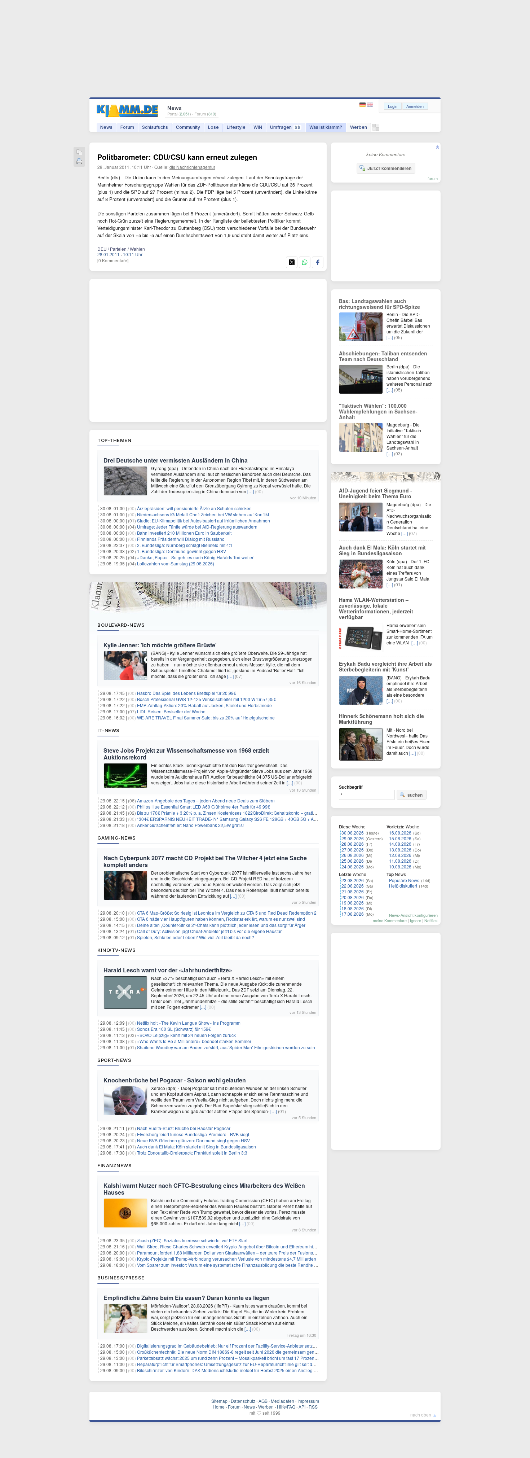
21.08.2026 (352, 891)
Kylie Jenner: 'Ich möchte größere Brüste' (160, 645)
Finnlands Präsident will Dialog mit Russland (181, 539)
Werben (358, 127)
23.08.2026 (352, 880)
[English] (370, 104)
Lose (213, 127)
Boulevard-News (121, 625)
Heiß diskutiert (403, 886)
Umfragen (285, 127)
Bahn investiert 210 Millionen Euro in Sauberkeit (184, 533)
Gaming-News (116, 838)
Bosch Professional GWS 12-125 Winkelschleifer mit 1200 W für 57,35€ (206, 699)
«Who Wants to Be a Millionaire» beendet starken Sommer (194, 1041)
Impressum (308, 1401)
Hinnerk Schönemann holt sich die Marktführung (381, 718)
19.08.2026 (352, 902)
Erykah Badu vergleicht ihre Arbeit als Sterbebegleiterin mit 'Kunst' (385, 666)
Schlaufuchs (155, 127)
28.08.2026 (352, 844)
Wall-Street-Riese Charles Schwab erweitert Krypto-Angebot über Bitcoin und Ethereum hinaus (230, 1246)
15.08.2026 (400, 838)
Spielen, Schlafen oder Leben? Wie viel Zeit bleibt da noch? (195, 937)
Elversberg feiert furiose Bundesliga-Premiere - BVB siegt (193, 1134)
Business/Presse (121, 1277)
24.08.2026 (352, 866)
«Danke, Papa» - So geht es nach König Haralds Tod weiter (195, 557)
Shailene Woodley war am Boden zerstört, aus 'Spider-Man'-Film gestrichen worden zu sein (226, 1047)
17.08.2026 (352, 914)
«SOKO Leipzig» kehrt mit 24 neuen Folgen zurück (186, 1035)
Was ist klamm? (325, 127)
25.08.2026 (352, 861)
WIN (257, 127)
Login (392, 106)
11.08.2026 (400, 861)
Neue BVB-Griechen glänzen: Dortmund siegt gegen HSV (193, 1140)
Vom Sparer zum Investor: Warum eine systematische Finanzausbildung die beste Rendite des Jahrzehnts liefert (246, 1265)
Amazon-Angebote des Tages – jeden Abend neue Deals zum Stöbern (206, 800)
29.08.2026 (352, 838)
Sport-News (114, 1060)
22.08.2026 (352, 886)
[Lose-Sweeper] (375, 129)
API (302, 1407)
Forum (127, 127)
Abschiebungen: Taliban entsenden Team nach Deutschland (383, 356)
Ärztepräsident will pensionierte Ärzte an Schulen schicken (194, 508)
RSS (313, 1407)
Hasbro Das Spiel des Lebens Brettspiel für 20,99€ (186, 693)
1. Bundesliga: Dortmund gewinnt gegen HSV (181, 551)
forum (433, 178)
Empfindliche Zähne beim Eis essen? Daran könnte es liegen (186, 1297)
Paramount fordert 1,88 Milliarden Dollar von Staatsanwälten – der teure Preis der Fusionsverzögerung (237, 1252)
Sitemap (219, 1401)
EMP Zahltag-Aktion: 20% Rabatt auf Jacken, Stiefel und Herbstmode (204, 705)
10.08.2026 (400, 866)
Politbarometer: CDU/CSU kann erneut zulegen (177, 157)
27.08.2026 (352, 849)
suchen (415, 795)
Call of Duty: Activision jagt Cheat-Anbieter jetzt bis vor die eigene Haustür (209, 931)
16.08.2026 (400, 832)
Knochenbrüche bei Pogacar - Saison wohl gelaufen (174, 1080)
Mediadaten (282, 1401)
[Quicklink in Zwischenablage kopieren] (79, 152)
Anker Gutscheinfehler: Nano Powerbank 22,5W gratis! (190, 825)
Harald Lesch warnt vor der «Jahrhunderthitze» (167, 970)
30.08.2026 (352, 832)
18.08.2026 (352, 908)
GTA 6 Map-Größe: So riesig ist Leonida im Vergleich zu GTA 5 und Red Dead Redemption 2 (227, 913)
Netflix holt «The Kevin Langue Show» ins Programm (188, 1023)
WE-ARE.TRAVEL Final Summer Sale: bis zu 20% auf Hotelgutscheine (206, 717)
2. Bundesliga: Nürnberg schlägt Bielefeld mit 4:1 (185, 545)
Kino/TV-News (116, 950)
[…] (250, 491)
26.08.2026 (352, 855)
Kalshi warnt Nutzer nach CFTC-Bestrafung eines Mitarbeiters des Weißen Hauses (204, 1188)
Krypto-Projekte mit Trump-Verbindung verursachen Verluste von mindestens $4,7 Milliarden (226, 1259)
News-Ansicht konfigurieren (413, 915)
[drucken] (79, 161)
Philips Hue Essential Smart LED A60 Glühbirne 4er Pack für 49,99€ (203, 807)
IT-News (108, 730)
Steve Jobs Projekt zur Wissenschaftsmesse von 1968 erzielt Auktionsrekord (186, 753)
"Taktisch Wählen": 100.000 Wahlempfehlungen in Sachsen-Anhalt (378, 411)
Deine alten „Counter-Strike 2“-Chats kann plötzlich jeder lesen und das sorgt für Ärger (221, 925)
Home (219, 1407)
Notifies (431, 920)
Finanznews (114, 1165)
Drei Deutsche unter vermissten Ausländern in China (175, 460)
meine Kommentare (390, 920)
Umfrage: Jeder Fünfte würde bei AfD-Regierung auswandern (197, 527)
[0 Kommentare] (112, 260)
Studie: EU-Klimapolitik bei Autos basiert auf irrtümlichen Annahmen (203, 520)
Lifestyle (236, 127)
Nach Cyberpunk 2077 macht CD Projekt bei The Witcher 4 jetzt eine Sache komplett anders (205, 861)
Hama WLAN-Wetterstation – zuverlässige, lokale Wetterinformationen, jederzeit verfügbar (376, 608)
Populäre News (404, 880)
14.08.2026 (400, 844)
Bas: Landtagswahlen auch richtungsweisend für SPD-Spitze (379, 303)
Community (188, 127)
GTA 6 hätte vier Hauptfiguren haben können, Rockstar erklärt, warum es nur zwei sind (221, 919)
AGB (263, 1401)
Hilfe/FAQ (286, 1407)
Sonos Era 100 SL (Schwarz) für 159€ (174, 1029)
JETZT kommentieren (389, 168)
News (106, 127)
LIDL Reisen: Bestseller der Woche (171, 711)
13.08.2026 (400, 849)
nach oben (420, 1414)
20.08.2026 (352, 897)
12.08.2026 (400, 855)
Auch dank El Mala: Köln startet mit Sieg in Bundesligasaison (196, 1146)
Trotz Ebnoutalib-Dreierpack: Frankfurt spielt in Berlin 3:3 (192, 1153)
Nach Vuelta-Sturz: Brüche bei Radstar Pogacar (183, 1128)
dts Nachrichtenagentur (192, 167)
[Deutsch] (363, 104)
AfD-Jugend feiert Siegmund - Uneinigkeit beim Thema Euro (375, 493)
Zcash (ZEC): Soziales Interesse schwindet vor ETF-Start (192, 1240)
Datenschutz (243, 1401)
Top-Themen (114, 440)
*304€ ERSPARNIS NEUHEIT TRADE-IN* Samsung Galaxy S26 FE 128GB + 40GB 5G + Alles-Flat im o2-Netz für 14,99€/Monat (261, 819)
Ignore (415, 920)
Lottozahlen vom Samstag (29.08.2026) (175, 563)
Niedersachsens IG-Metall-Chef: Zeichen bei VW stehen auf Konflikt (203, 514)
